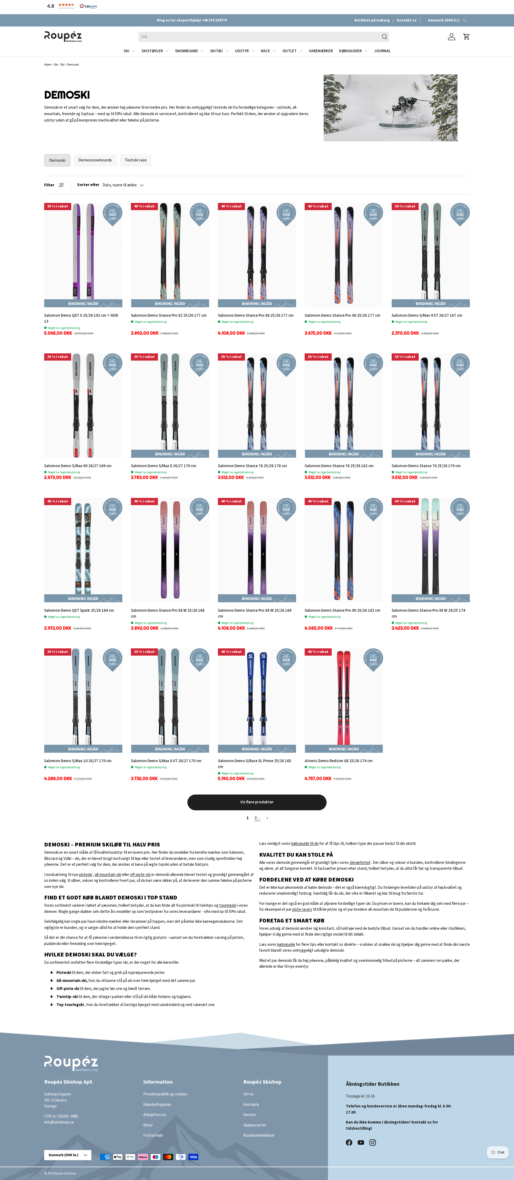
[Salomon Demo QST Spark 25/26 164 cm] (83, 550)
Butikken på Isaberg (372, 20)
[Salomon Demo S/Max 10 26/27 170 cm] (83, 700)
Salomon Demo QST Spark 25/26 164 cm (79, 610)
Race (265, 51)
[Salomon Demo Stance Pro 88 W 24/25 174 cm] (431, 550)
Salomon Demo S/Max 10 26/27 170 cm (78, 761)
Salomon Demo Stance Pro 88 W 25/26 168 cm (168, 613)
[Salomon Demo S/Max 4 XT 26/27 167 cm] (431, 255)
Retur (148, 1125)
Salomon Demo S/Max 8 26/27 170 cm (163, 466)
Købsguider (350, 51)
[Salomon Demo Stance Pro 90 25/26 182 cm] (344, 550)
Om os (248, 1094)
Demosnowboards (95, 160)
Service (249, 1115)
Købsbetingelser (157, 1104)
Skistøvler (152, 51)
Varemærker (321, 51)
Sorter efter (88, 185)
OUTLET (289, 51)
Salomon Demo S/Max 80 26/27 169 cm (78, 466)
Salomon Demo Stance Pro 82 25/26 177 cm (169, 315)
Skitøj (216, 51)
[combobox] (263, 37)
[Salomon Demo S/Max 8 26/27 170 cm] (170, 405)
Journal (382, 51)
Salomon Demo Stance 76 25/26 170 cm (426, 466)
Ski (126, 51)
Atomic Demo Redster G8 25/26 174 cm (339, 761)
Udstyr (242, 51)
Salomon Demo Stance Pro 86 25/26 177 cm (256, 315)
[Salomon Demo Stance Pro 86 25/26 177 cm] (257, 255)
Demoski (57, 160)
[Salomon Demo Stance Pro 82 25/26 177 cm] (170, 255)
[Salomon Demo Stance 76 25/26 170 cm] (431, 405)
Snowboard (186, 51)
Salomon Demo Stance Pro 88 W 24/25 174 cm (428, 613)
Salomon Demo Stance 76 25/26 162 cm (339, 466)
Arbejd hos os (154, 1115)
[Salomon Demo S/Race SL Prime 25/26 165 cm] (257, 700)
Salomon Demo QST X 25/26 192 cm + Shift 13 (81, 318)
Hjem (48, 64)
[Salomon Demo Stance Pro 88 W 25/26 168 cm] (170, 550)
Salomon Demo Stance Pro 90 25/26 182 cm (342, 610)
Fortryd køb (153, 1135)
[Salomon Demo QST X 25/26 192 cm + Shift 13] (83, 255)
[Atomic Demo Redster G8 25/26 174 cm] (344, 700)
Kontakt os (407, 20)
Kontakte (251, 1104)
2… (257, 818)
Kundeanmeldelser (259, 1135)
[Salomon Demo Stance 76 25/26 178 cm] (257, 405)
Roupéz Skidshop (65, 1173)
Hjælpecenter (254, 1125)
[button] (71, 6)
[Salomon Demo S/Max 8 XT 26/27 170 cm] (170, 700)
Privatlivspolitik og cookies (165, 1094)
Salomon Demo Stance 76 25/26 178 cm (252, 466)
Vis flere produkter (257, 802)
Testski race (136, 160)
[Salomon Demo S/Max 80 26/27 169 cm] (83, 405)
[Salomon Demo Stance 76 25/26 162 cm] (344, 405)
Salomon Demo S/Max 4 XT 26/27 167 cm (427, 315)
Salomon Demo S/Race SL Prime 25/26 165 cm (254, 764)
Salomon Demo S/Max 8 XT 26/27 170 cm (166, 761)
